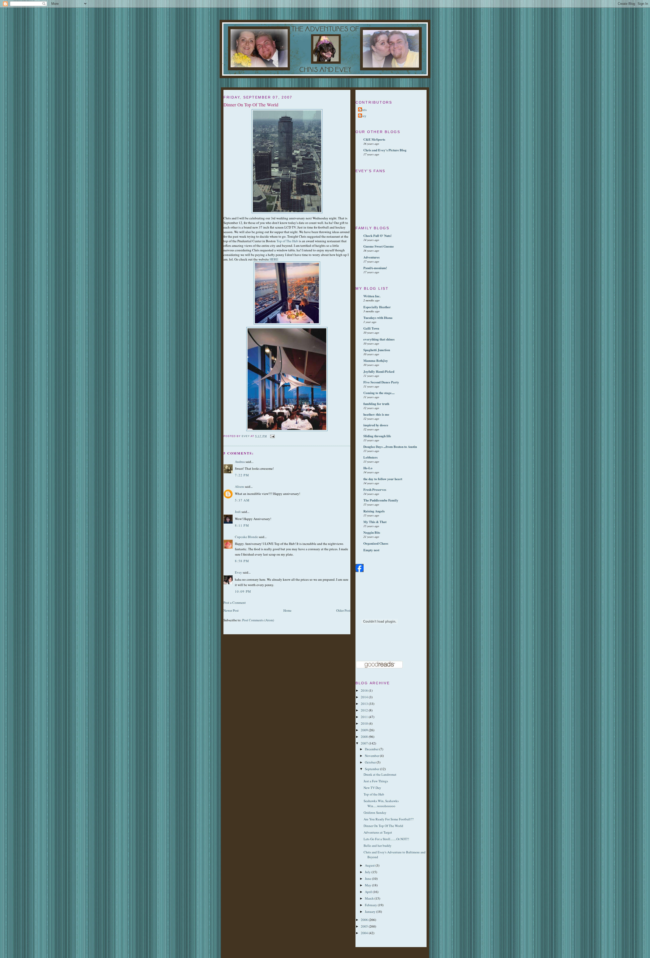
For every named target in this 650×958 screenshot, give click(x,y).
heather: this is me (376, 414)
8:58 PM (242, 561)
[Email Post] (272, 436)
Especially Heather (377, 306)
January (370, 911)
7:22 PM (242, 475)
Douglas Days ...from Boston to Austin (390, 446)
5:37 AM (242, 500)
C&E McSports (374, 139)
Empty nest (371, 549)
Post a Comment (234, 602)
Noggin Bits (371, 532)
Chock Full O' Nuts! (377, 235)
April (369, 891)
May (368, 885)
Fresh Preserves (374, 489)
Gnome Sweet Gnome (378, 246)
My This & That (374, 521)
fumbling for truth (376, 403)
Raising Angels (374, 511)
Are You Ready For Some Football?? (389, 819)
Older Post (343, 610)
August (370, 865)
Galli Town (371, 328)
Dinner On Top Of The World (383, 825)
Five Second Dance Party (381, 382)
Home (287, 610)
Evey (238, 572)
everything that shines (379, 339)
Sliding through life (377, 435)
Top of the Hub (374, 794)
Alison (239, 486)
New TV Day (372, 787)
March (370, 898)
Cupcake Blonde (246, 536)
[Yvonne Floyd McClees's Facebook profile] (359, 571)
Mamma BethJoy (375, 360)
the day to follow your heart (382, 478)
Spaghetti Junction (376, 349)
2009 (365, 730)
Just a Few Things (376, 781)
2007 (365, 743)
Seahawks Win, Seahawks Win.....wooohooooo (381, 803)
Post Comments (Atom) (258, 620)
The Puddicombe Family (380, 500)
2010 (365, 723)
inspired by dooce (375, 425)
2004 (365, 933)
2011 (365, 717)
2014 (365, 697)
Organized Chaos (375, 543)
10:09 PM (243, 591)
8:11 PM (242, 525)
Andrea (240, 461)
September (372, 769)
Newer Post (231, 610)
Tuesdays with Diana (378, 317)
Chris (363, 109)
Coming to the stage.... (379, 392)
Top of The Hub (287, 241)
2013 (365, 703)
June (368, 878)
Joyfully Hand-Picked (378, 371)
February (371, 905)
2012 (365, 710)
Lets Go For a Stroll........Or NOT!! (386, 839)
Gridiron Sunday (375, 812)
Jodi (238, 511)
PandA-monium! (375, 267)
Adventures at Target (378, 832)
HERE (274, 259)
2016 (365, 690)
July (368, 872)
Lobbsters (370, 457)
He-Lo (367, 467)
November (372, 755)
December (372, 749)
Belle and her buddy (378, 845)
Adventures (371, 257)
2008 (365, 736)
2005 (365, 926)
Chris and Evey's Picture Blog (385, 150)
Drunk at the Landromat (380, 774)
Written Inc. (371, 296)
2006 (365, 919)
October (371, 762)
